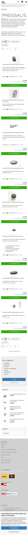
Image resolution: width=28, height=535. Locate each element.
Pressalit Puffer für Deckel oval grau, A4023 (12, 236)
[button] (2, 41)
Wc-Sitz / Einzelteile (7, 360)
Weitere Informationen (14, 532)
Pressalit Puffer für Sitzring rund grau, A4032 (13, 202)
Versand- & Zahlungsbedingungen (8, 449)
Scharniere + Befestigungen (10, 368)
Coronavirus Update (5, 454)
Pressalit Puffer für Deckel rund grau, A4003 (12, 64)
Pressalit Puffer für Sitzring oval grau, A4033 (13, 278)
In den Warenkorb (14, 85)
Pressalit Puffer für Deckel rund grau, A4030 (12, 312)
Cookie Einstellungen (5, 462)
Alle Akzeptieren (14, 528)
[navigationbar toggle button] (26, 2)
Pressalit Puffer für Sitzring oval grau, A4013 (13, 168)
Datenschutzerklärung (15, 524)
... (12, 48)
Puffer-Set (6, 366)
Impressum (3, 444)
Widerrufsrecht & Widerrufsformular (9, 452)
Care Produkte (7, 372)
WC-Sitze (6, 374)
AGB (2, 457)
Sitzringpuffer (7, 365)
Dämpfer (6, 370)
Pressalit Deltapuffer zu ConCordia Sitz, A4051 (13, 132)
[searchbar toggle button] (18, 2)
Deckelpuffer (7, 363)
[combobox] (15, 41)
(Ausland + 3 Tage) (18, 76)
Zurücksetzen (14, 382)
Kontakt (3, 447)
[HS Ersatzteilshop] (2, 2)
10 (15, 48)
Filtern (14, 379)
